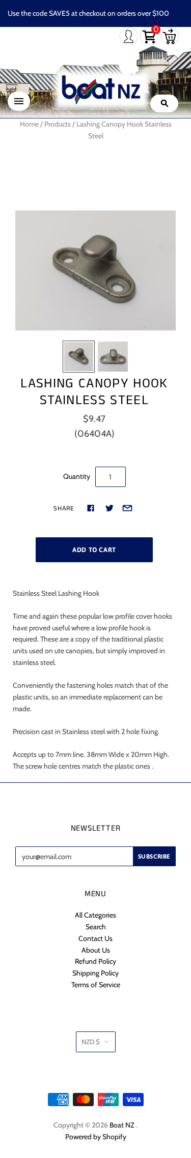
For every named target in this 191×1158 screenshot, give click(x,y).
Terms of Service (95, 984)
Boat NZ (122, 1125)
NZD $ (90, 1042)
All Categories (95, 915)
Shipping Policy (95, 973)
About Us (95, 950)
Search (96, 926)
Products (57, 124)
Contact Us (95, 938)
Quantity (76, 476)
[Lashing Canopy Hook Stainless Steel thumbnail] (79, 357)
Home (29, 124)
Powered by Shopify (95, 1136)
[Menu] (19, 101)
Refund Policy (95, 961)
